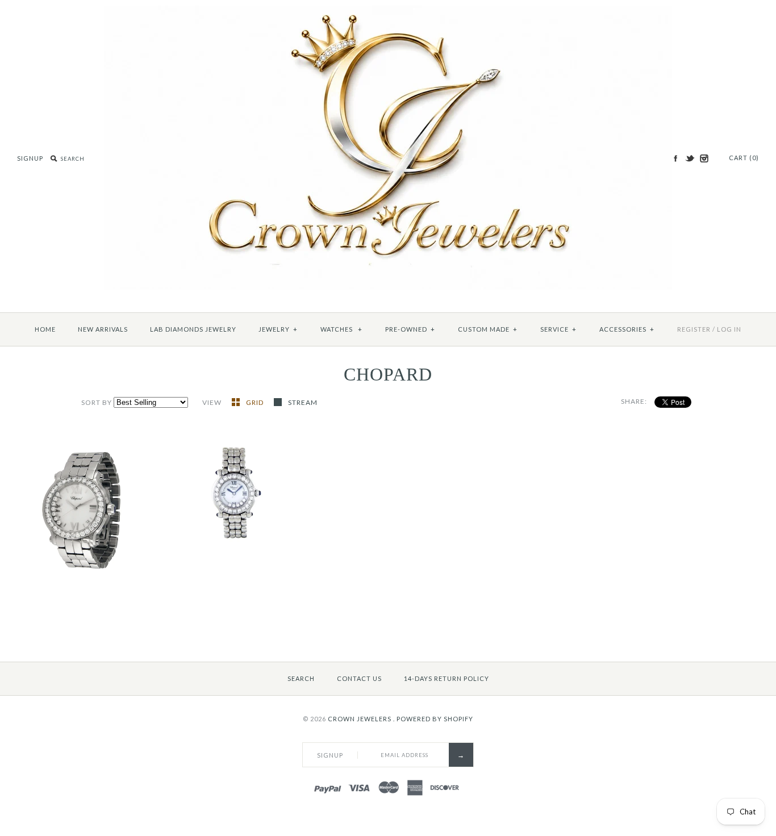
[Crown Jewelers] (388, 11)
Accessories (626, 329)
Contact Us (359, 678)
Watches (341, 329)
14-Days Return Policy (446, 678)
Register (694, 329)
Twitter (689, 158)
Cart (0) (744, 157)
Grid (255, 402)
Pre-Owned (410, 329)
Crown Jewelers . (361, 718)
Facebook (675, 158)
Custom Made (488, 329)
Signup (30, 158)
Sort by (96, 402)
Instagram (704, 158)
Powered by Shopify (435, 718)
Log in (729, 329)
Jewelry (278, 329)
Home (45, 329)
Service (558, 329)
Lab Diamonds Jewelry (193, 329)
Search (301, 678)
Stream (303, 402)
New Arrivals (103, 329)
